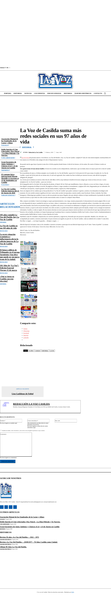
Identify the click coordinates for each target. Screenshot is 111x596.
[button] (105, 93)
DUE (72, 592)
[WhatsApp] (102, 152)
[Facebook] (11, 67)
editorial (45, 350)
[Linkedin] (15, 67)
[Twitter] (18, 67)
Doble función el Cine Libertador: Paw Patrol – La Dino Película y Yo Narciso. (10, 152)
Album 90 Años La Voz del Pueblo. (13, 547)
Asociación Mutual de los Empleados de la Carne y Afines (9, 141)
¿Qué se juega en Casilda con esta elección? (7, 278)
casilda (37, 350)
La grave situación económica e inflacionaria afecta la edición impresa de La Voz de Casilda (9, 239)
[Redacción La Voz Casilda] (21, 152)
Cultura (5, 184)
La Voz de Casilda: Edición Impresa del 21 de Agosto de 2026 (10, 191)
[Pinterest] (96, 152)
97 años (31, 350)
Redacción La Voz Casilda (36, 152)
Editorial (3, 222)
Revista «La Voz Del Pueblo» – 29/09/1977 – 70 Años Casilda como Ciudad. (29, 542)
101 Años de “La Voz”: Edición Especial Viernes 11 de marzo (9, 267)
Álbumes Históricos (5, 539)
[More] (108, 152)
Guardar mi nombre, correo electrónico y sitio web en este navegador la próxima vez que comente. (23, 430)
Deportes (5, 170)
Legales (5, 145)
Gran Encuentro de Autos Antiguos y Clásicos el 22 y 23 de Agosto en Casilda (9, 165)
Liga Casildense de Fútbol (22, 394)
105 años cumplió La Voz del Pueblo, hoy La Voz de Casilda (9, 217)
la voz (52, 350)
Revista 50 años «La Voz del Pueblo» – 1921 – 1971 (19, 537)
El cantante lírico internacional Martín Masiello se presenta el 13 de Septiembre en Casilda (10, 178)
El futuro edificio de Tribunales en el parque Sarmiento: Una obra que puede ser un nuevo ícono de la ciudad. (10, 254)
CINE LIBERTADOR (8, 157)
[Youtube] (22, 67)
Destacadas (4, 230)
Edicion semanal (8, 195)
